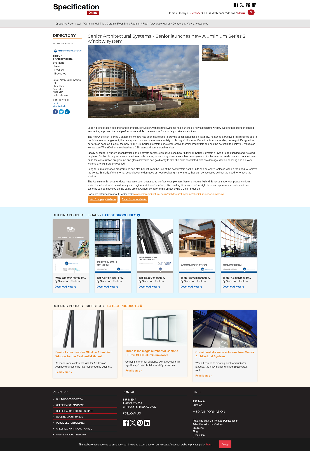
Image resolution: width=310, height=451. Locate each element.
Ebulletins (198, 428)
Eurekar (197, 405)
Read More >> (63, 372)
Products (59, 70)
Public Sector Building (70, 422)
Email (55, 102)
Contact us (179, 23)
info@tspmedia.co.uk (141, 406)
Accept (225, 444)
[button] (241, 13)
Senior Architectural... (70, 281)
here (209, 444)
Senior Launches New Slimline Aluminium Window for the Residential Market (83, 354)
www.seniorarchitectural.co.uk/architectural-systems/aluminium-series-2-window (178, 194)
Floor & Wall (75, 23)
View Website (59, 105)
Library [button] (182, 13)
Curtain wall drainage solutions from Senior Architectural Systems (224, 354)
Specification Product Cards (74, 428)
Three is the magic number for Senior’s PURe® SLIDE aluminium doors (151, 353)
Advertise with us (160, 23)
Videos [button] (230, 13)
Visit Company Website (103, 199)
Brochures (60, 73)
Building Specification (69, 399)
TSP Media (199, 401)
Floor (145, 23)
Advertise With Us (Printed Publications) (215, 420)
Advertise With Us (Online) (208, 424)
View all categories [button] (197, 23)
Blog (195, 431)
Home (171, 13)
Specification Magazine (70, 404)
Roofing (135, 23)
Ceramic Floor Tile (118, 23)
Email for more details (134, 199)
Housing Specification (69, 416)
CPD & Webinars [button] (213, 13)
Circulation (199, 435)
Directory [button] (194, 13)
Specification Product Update (74, 410)
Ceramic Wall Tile (94, 23)
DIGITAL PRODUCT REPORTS (71, 434)
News (57, 66)
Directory (60, 23)
